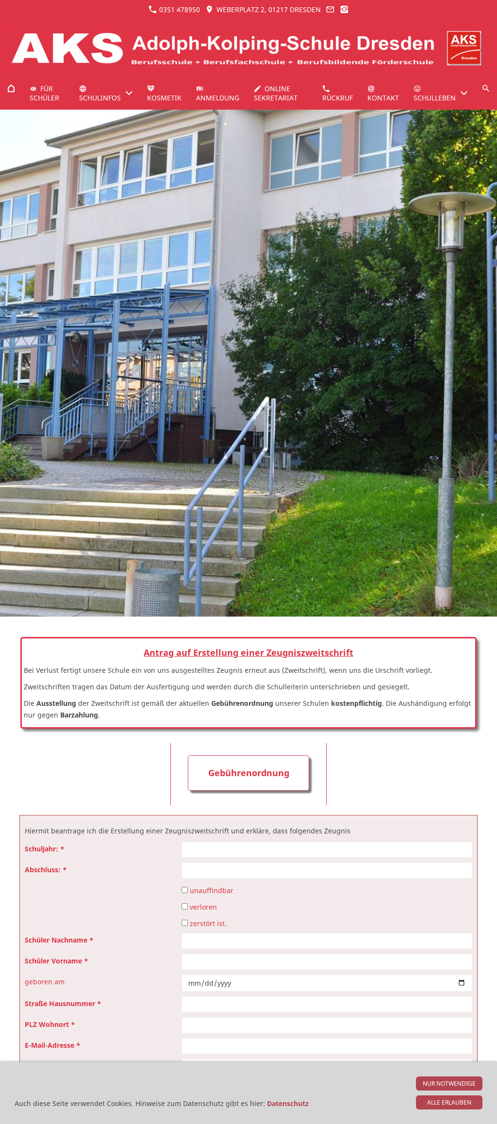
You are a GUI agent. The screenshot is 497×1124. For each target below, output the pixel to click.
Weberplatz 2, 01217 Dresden (268, 9)
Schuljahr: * (45, 848)
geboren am (45, 981)
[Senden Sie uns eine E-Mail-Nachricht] (330, 9)
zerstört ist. (207, 923)
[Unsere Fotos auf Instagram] (344, 9)
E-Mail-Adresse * (53, 1045)
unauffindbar (210, 890)
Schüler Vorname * (56, 960)
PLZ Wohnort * (50, 1024)
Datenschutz (288, 1103)
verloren (202, 907)
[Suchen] (486, 88)
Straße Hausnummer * (63, 1003)
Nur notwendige (449, 1083)
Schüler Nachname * (59, 940)
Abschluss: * (46, 869)
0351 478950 (178, 9)
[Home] (11, 88)
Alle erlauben (449, 1102)
